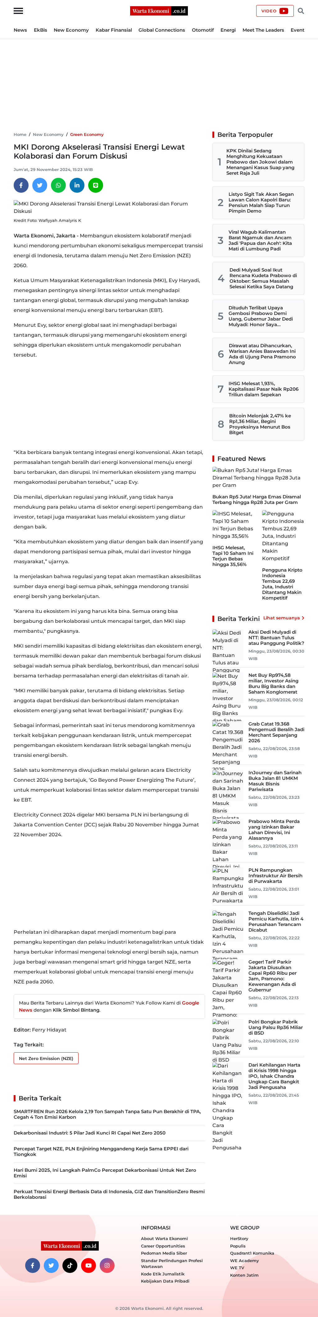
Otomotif (203, 30)
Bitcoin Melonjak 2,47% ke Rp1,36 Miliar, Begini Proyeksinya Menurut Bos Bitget (260, 424)
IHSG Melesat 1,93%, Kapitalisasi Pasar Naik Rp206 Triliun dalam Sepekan (263, 389)
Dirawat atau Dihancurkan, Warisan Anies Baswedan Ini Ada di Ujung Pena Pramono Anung (262, 354)
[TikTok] (69, 1265)
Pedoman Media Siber (164, 1253)
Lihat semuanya (281, 618)
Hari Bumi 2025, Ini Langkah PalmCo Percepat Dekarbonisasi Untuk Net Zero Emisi (105, 1173)
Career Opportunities (163, 1245)
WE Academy (244, 1260)
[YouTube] (88, 1265)
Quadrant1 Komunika (252, 1253)
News (20, 30)
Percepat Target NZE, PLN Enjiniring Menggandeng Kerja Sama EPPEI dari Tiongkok (101, 1151)
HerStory (239, 1238)
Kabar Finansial (114, 30)
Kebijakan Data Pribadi (165, 1281)
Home (20, 134)
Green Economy (87, 134)
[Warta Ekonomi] (159, 10)
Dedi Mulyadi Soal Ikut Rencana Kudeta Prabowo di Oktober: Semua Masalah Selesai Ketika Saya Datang (263, 278)
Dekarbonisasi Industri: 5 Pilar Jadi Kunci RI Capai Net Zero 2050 (90, 1133)
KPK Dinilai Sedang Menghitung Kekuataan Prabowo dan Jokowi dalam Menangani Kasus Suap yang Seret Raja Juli (260, 162)
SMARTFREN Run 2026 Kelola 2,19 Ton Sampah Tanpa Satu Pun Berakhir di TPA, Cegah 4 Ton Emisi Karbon (107, 1114)
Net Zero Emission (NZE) (46, 1058)
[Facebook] (21, 185)
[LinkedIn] (77, 185)
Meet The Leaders (263, 30)
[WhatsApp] (58, 185)
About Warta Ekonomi (164, 1238)
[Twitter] (39, 185)
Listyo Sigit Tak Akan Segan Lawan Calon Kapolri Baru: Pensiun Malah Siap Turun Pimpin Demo (261, 202)
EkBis (40, 30)
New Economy (71, 30)
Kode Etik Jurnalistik (162, 1273)
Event (297, 30)
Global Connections (162, 30)
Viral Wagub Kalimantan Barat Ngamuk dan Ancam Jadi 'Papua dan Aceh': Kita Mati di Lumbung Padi (260, 240)
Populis (238, 1245)
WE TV (237, 1267)
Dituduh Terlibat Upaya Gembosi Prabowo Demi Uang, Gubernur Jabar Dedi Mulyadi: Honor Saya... (261, 316)
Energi (228, 30)
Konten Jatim (244, 1275)
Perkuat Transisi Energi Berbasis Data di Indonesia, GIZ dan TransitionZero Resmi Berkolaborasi (109, 1194)
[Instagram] (107, 1265)
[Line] (95, 185)
